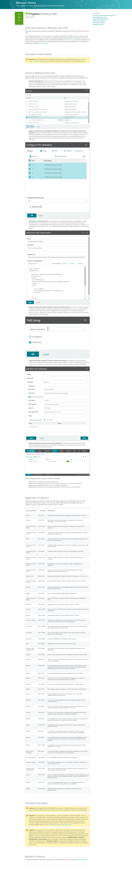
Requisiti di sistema (81, 859)
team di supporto (43, 43)
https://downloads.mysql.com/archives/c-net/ (58, 824)
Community (71, 39)
